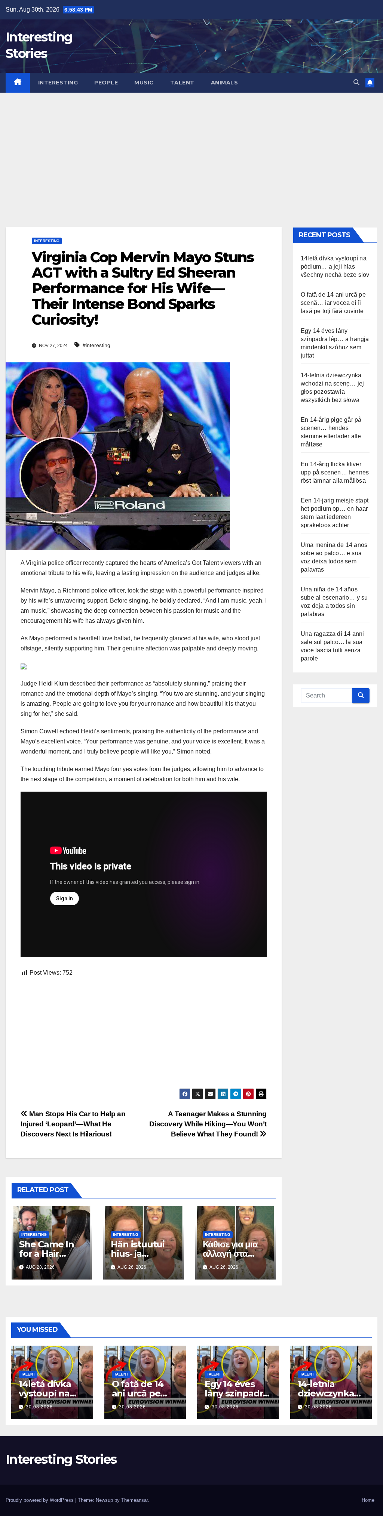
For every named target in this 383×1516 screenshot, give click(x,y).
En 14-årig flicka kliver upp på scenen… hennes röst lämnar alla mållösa (335, 472)
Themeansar (134, 1500)
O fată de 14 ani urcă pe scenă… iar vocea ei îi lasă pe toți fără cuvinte (333, 302)
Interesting (58, 82)
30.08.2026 (39, 1407)
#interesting (96, 345)
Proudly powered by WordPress (40, 1500)
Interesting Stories (61, 1459)
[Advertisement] (191, 148)
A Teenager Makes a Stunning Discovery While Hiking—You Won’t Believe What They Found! (208, 1124)
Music (144, 82)
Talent (182, 82)
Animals (224, 82)
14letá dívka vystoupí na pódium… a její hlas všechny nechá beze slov (335, 266)
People (106, 82)
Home (368, 1500)
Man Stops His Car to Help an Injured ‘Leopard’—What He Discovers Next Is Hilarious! (73, 1124)
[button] (356, 82)
